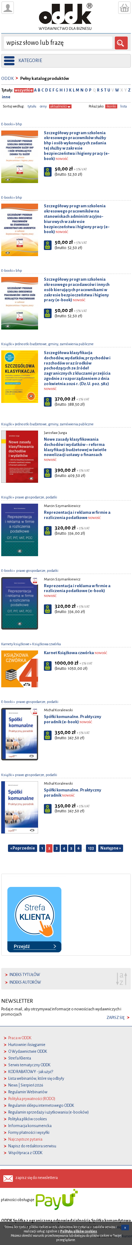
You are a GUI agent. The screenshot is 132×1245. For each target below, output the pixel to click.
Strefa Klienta (19, 1058)
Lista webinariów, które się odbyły (36, 1078)
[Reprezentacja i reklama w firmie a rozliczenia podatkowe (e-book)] (19, 603)
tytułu (32, 106)
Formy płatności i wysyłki (28, 1132)
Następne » (111, 848)
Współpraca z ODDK (25, 1153)
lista (123, 106)
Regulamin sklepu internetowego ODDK (41, 1105)
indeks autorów (25, 982)
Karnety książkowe (15, 644)
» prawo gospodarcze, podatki (34, 497)
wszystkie (23, 90)
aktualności (59, 106)
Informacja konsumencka (30, 1126)
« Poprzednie (23, 848)
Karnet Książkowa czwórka (75, 652)
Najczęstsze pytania (25, 1139)
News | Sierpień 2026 (25, 1085)
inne (5, 97)
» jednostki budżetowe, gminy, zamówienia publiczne (53, 344)
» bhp (17, 124)
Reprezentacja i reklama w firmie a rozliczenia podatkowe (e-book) (77, 590)
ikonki (111, 106)
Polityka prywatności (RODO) (31, 1099)
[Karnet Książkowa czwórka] (19, 668)
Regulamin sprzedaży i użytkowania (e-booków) (48, 1112)
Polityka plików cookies (27, 1119)
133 (91, 848)
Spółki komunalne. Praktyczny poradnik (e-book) (72, 719)
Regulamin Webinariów (27, 1092)
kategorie (30, 60)
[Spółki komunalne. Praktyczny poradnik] (19, 807)
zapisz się (116, 1018)
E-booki (7, 124)
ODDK (7, 78)
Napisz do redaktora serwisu (32, 1146)
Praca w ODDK (19, 1038)
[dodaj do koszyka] (48, 172)
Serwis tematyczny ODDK (29, 1065)
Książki (6, 344)
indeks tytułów (25, 975)
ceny (43, 106)
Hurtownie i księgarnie (26, 1045)
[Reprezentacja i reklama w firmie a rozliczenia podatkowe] (19, 530)
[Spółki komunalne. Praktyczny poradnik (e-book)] (19, 734)
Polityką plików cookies (78, 1231)
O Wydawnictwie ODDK (27, 1051)
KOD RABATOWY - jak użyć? (30, 1072)
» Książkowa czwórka (45, 644)
